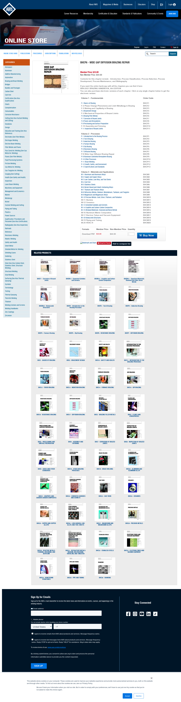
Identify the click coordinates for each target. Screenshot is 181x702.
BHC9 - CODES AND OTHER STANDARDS (46, 469)
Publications (25, 53)
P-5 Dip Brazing (86, 147)
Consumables (9, 111)
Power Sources (10, 216)
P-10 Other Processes (88, 159)
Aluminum (8, 71)
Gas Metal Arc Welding (12, 167)
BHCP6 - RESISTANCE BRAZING (105, 333)
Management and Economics (14, 191)
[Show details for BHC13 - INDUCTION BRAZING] (75, 383)
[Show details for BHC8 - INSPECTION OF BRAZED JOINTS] (134, 438)
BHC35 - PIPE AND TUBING (75, 577)
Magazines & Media (110, 5)
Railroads (8, 229)
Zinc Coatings (9, 312)
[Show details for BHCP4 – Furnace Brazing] (46, 329)
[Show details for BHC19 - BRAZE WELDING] (105, 465)
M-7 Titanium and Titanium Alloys (92, 190)
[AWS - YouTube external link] (143, 616)
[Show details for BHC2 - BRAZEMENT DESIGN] (75, 356)
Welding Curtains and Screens (15, 305)
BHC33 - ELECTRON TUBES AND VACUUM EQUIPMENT (134, 551)
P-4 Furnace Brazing (88, 144)
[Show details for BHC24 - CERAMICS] (134, 492)
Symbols (8, 284)
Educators (142, 5)
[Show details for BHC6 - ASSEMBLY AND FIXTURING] (75, 438)
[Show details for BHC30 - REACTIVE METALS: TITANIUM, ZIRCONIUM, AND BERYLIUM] (46, 546)
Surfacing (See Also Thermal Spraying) (14, 280)
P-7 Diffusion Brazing (88, 152)
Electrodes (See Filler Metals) (15, 137)
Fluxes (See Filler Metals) (13, 157)
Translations (64, 53)
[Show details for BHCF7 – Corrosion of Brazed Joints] (46, 275)
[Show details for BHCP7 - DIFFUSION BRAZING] (134, 329)
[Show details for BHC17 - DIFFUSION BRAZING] (75, 410)
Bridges (7, 85)
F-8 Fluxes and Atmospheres (90, 121)
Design (7, 128)
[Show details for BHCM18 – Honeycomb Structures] (46, 302)
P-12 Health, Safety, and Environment (94, 164)
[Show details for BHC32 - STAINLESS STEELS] (105, 546)
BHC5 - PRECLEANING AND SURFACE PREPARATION (46, 442)
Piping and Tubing (11, 209)
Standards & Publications (132, 14)
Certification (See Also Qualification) (12, 99)
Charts (7, 104)
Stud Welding (9, 275)
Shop (153, 5)
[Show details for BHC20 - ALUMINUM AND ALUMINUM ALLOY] (134, 465)
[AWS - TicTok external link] (156, 616)
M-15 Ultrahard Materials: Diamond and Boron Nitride (99, 210)
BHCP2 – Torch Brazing (105, 306)
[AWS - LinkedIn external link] (149, 616)
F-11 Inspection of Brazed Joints (92, 129)
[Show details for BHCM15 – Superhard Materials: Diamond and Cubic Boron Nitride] (134, 275)
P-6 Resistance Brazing (89, 149)
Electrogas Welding (11, 140)
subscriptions (50, 53)
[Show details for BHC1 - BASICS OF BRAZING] (46, 356)
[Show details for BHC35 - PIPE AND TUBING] (75, 573)
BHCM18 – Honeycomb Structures (46, 306)
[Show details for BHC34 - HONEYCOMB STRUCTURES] (46, 573)
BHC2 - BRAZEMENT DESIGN (76, 360)
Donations (8, 124)
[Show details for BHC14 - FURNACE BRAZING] (105, 383)
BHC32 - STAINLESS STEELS (105, 550)
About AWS (93, 5)
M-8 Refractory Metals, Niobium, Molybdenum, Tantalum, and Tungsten (105, 192)
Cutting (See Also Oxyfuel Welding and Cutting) (16, 119)
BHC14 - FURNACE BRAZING (105, 387)
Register (137, 47)
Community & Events (155, 14)
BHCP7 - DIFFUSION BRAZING (134, 333)
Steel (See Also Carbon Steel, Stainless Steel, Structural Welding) (14, 265)
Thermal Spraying (11, 295)
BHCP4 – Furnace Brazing (46, 333)
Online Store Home (10, 53)
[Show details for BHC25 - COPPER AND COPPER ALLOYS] (46, 519)
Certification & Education (107, 14)
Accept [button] (127, 696)
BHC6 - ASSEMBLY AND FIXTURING (75, 442)
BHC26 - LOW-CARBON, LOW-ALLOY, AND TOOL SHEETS (75, 524)
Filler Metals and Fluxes (13, 147)
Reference (8, 232)
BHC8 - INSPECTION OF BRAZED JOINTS (134, 442)
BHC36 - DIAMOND (105, 577)
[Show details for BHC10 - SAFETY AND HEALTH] (105, 356)
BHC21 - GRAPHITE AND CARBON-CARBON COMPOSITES (46, 497)
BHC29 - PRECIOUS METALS (134, 523)
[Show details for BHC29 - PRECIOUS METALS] (134, 519)
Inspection (8, 181)
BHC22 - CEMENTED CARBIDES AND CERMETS (75, 497)
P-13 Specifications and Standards (93, 167)
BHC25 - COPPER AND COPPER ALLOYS (46, 524)
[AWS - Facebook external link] (129, 616)
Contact (162, 47)
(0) (177, 47)
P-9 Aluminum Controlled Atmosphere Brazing (96, 157)
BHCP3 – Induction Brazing (134, 306)
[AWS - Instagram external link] (136, 616)
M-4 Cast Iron (85, 182)
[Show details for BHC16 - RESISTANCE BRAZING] (46, 410)
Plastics (7, 212)
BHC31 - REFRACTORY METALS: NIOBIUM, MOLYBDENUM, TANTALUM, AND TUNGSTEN (76, 552)
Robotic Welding (10, 239)
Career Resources (71, 14)
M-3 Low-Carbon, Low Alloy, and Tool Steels (96, 180)
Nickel (7, 202)
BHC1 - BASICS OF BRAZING (46, 360)
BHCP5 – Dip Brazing (75, 333)
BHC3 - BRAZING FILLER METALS (104, 414)
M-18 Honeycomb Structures (91, 218)
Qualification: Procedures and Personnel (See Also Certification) (16, 220)
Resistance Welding (11, 235)
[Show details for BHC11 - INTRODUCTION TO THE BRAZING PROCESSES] (134, 356)
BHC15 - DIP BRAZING (134, 387)
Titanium (8, 302)
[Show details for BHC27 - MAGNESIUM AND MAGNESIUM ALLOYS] (104, 519)
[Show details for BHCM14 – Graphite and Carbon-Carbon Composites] (105, 275)
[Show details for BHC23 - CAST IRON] (105, 492)
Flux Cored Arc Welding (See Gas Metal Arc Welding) (16, 152)
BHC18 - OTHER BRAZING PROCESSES (76, 469)
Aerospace (8, 67)
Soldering (8, 256)
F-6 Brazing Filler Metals (89, 116)
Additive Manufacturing (13, 74)
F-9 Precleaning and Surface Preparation (94, 124)
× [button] (151, 677)
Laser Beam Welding (12, 184)
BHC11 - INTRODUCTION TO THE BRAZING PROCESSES (134, 361)
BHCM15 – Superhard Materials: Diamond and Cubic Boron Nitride (134, 280)
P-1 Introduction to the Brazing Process (94, 136)
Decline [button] (139, 696)
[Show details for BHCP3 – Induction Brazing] (134, 302)
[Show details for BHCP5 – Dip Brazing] (75, 329)
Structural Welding (11, 272)
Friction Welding (10, 164)
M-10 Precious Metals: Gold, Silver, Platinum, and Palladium (101, 197)
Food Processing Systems (13, 160)
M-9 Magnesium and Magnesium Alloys (94, 195)
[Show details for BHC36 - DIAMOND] (105, 573)
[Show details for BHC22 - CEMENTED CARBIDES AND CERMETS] (75, 492)
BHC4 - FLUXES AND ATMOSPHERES (134, 415)
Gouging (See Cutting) (12, 174)
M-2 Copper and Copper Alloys (91, 177)
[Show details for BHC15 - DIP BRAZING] (134, 383)
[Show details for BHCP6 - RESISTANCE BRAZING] (104, 329)
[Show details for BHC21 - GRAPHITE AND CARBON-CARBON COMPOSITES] (46, 492)
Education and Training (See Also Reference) (16, 132)
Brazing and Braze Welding (14, 81)
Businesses (128, 5)
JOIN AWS (172, 14)
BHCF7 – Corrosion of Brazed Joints (46, 279)
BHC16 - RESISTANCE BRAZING (46, 414)
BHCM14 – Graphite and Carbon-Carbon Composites (104, 279)
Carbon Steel (9, 92)
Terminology (9, 288)
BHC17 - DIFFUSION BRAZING (75, 414)
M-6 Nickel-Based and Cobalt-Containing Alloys (97, 187)
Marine (7, 195)
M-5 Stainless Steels (88, 185)
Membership (88, 14)
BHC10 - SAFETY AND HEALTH (104, 360)
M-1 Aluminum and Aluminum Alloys (93, 175)
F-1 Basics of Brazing (88, 103)
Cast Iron (8, 95)
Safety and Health (11, 242)
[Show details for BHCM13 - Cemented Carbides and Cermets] (75, 275)
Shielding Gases (10, 253)
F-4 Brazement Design (88, 111)
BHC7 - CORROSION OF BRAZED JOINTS (105, 442)
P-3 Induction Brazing (88, 141)
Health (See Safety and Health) (15, 178)
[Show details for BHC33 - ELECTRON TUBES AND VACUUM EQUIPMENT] (134, 546)
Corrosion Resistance (12, 115)
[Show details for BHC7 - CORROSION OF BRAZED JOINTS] (105, 438)
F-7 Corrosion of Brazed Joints (91, 119)
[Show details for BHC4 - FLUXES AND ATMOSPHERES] (134, 410)
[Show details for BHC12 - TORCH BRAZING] (46, 383)
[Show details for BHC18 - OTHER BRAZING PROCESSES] (75, 465)
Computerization (10, 108)
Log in (146, 47)
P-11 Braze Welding (87, 162)
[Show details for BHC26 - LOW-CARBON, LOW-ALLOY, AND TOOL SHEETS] (75, 519)
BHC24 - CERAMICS (134, 496)
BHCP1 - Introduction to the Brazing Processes (76, 306)
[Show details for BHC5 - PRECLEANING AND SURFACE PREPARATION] (46, 438)
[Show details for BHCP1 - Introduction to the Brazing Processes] (75, 302)
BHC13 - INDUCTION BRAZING (75, 387)
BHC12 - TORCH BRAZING (46, 387)
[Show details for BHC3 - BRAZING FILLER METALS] (105, 410)
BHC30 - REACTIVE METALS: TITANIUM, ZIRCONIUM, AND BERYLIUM (46, 552)
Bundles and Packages (12, 88)
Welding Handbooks (11, 309)
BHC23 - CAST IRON (105, 496)
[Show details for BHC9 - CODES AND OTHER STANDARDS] (46, 464)
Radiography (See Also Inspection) (16, 225)
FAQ (154, 47)
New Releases (77, 53)
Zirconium (8, 316)
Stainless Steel (10, 260)
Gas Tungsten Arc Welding (14, 171)
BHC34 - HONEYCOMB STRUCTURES (46, 578)
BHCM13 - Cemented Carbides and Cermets (75, 279)
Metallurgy (8, 198)
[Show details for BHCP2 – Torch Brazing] (104, 302)
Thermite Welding (11, 298)
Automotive (9, 78)
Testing (7, 291)
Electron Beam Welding (12, 144)
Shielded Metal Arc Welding (14, 249)
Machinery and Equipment (13, 188)
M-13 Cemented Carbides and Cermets (94, 205)
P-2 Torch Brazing (87, 139)
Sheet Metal (9, 246)
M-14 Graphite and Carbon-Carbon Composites (97, 208)
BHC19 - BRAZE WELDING (105, 469)
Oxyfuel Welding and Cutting (14, 205)
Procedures (37, 53)
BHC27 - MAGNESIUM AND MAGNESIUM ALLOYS (105, 524)
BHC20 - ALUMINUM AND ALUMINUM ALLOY (134, 469)
